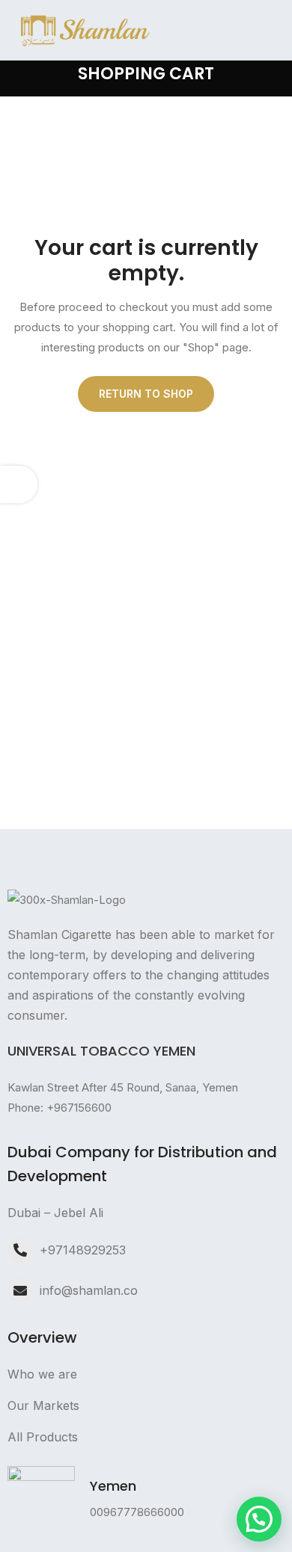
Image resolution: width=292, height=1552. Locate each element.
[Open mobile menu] (274, 30)
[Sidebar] (18, 484)
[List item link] (146, 1213)
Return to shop (146, 393)
